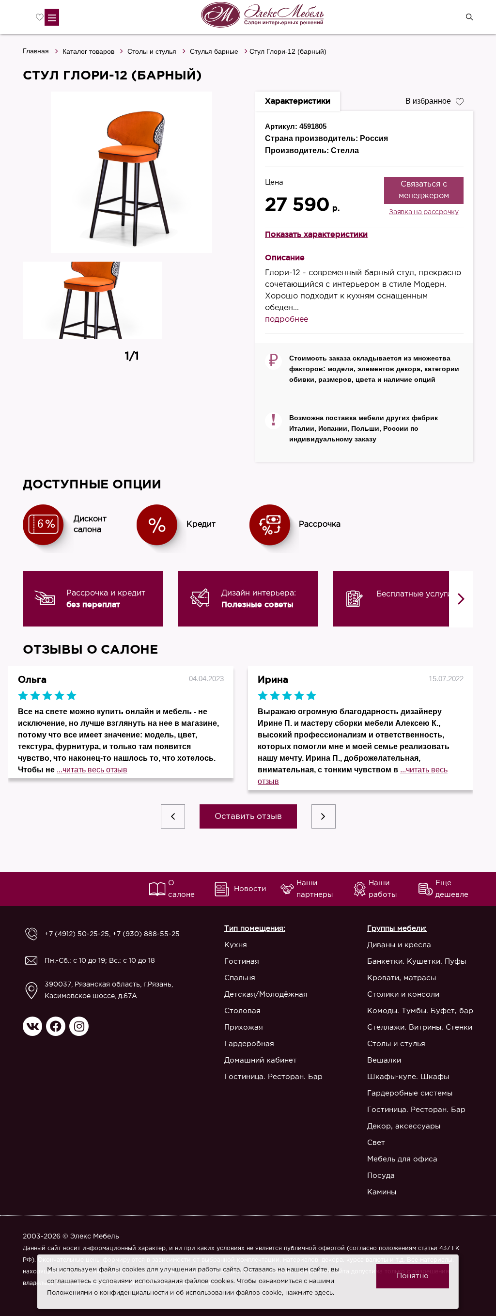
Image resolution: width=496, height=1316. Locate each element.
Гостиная (241, 961)
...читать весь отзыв (92, 770)
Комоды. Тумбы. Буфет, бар (420, 1011)
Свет (376, 1143)
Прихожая (243, 1027)
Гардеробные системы (409, 1093)
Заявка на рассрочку (423, 212)
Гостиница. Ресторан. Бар (273, 1077)
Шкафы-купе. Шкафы (408, 1077)
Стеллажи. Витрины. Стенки (419, 1027)
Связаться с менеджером (424, 190)
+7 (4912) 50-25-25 (77, 934)
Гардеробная (249, 1044)
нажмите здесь (309, 1293)
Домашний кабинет (260, 1060)
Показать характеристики (316, 234)
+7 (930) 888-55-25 (146, 934)
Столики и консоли (403, 994)
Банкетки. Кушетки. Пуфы (416, 961)
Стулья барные (214, 51)
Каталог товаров (88, 51)
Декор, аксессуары (403, 1126)
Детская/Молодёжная (266, 994)
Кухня (235, 945)
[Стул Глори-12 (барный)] (131, 172)
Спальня (239, 978)
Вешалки (384, 1060)
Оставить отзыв (248, 816)
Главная (36, 51)
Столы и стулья (151, 51)
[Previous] (173, 816)
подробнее (286, 319)
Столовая (242, 1011)
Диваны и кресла (399, 945)
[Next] (461, 599)
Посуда (381, 1176)
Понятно (413, 1276)
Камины (381, 1192)
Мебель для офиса (402, 1159)
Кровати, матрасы (401, 978)
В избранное (428, 101)
